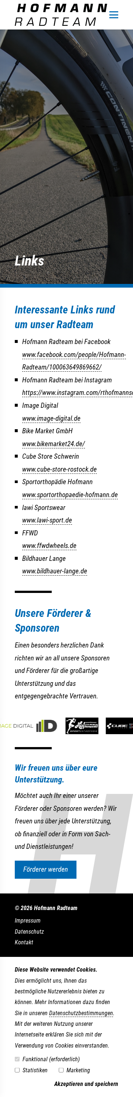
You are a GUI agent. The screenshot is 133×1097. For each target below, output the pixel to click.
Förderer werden (45, 869)
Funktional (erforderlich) (51, 1059)
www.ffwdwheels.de (49, 545)
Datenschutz (29, 931)
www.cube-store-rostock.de (59, 469)
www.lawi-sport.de (47, 520)
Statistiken (35, 1070)
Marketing (78, 1070)
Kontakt (24, 942)
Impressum (28, 920)
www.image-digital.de (51, 418)
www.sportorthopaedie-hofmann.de (70, 494)
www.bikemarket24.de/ (53, 444)
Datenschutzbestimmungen (81, 1013)
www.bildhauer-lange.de (54, 571)
